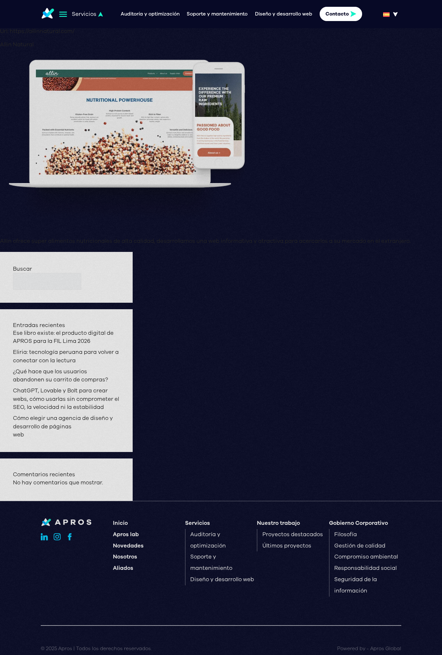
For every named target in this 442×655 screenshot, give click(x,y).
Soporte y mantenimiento (217, 14)
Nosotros (125, 556)
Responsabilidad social (365, 568)
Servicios (197, 523)
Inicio (120, 523)
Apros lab (126, 534)
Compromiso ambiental (366, 556)
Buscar (22, 269)
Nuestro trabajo (278, 523)
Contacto (337, 14)
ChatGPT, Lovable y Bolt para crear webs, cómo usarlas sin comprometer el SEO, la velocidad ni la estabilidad (66, 399)
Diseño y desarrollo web (283, 14)
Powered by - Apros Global (369, 649)
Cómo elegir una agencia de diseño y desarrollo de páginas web (63, 426)
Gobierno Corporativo (358, 523)
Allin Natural (17, 44)
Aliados (123, 568)
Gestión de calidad (359, 545)
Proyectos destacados (292, 534)
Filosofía (345, 534)
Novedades (128, 545)
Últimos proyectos (286, 545)
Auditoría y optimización (150, 14)
